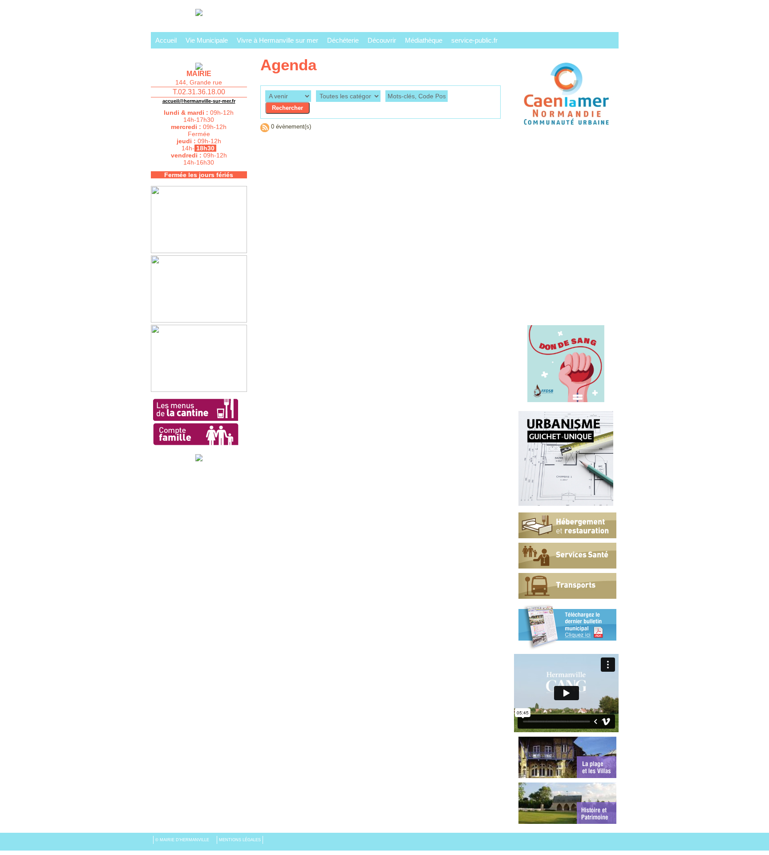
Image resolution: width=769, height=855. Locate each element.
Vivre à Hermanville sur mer (277, 40)
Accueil (166, 40)
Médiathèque (423, 40)
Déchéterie (343, 40)
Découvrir (382, 40)
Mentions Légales (240, 840)
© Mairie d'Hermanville (182, 840)
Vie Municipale (207, 40)
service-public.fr (474, 40)
